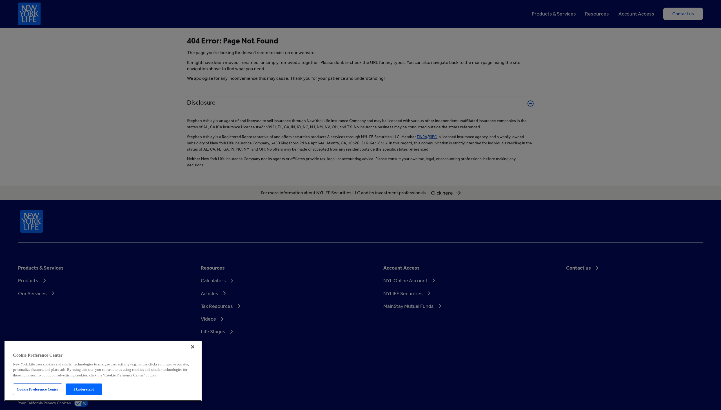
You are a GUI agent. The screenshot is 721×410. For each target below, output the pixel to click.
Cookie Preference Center (37, 389)
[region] (103, 371)
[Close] (192, 347)
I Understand (84, 389)
